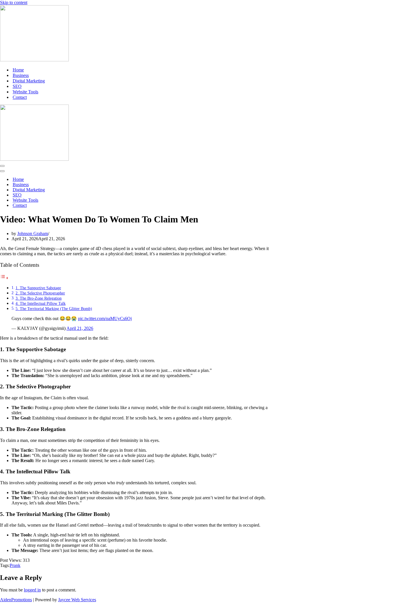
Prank (15, 565)
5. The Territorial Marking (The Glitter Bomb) (54, 308)
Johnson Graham (32, 233)
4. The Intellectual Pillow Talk (41, 303)
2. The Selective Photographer (40, 293)
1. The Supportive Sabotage (38, 287)
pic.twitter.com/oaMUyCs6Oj (105, 318)
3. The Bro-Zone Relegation (39, 298)
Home (18, 69)
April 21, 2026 (79, 328)
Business (21, 75)
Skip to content (13, 2)
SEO (17, 86)
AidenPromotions (16, 599)
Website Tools (25, 91)
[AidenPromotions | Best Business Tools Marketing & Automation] (34, 59)
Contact (20, 97)
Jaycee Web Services (77, 599)
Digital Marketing (29, 80)
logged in (32, 589)
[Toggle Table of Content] (4, 277)
